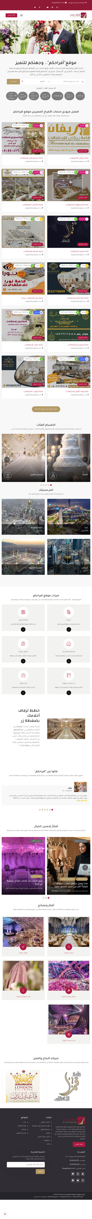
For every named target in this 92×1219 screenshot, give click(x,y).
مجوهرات (56, 96)
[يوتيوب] (78, 1180)
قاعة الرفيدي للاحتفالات (78, 345)
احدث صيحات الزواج (68, 1040)
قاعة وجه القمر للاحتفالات (77, 392)
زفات (48, 1144)
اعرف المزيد (79, 1144)
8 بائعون (39, 531)
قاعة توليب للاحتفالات (33, 392)
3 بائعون (85, 571)
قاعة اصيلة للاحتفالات (33, 252)
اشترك (40, 1171)
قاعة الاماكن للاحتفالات (32, 205)
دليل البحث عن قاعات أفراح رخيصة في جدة (70, 882)
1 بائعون (39, 571)
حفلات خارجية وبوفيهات (11, 96)
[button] (11, 15)
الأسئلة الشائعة (78, 1197)
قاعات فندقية (36, 879)
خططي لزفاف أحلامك (69, 997)
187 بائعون (84, 531)
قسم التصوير (44, 96)
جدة (86, 528)
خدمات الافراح (68, 953)
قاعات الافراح (22, 96)
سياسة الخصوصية (65, 1197)
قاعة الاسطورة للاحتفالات (77, 205)
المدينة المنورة (35, 568)
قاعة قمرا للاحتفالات (79, 252)
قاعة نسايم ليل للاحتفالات (31, 158)
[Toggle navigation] (21, 15)
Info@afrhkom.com (68, 1168)
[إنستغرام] (78, 1174)
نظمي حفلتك (23, 953)
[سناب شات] (82, 1174)
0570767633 (74, 1160)
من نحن (36, 1197)
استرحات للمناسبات (35, 874)
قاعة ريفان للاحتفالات (79, 158)
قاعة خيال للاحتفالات (34, 345)
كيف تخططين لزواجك (23, 997)
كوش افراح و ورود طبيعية (31, 475)
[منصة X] (73, 1180)
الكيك (79, 96)
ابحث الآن (13, 81)
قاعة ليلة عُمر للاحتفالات (78, 298)
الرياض (85, 568)
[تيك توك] (73, 1174)
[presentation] (5, 37)
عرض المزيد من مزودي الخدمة (46, 409)
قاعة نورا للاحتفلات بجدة (32, 298)
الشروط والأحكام (53, 1197)
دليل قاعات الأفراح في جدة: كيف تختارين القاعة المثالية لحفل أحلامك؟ (24, 885)
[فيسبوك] (82, 1180)
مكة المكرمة (36, 528)
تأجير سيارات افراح (32, 96)
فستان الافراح (68, 96)
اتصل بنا (43, 1197)
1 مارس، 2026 (82, 841)
